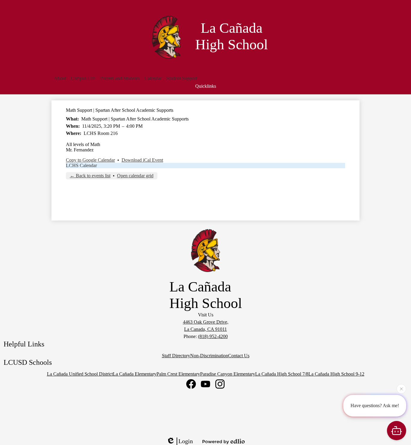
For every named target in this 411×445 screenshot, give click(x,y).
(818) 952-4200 (213, 336)
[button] (59, 78)
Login (185, 441)
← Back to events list (90, 175)
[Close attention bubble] (401, 388)
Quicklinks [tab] (205, 86)
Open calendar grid (135, 175)
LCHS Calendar (81, 165)
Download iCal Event (142, 160)
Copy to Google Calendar (90, 160)
